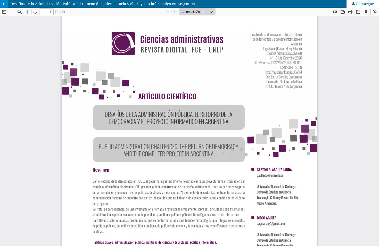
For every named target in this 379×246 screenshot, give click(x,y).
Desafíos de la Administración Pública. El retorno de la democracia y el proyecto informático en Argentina (102, 3)
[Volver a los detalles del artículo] (4, 4)
